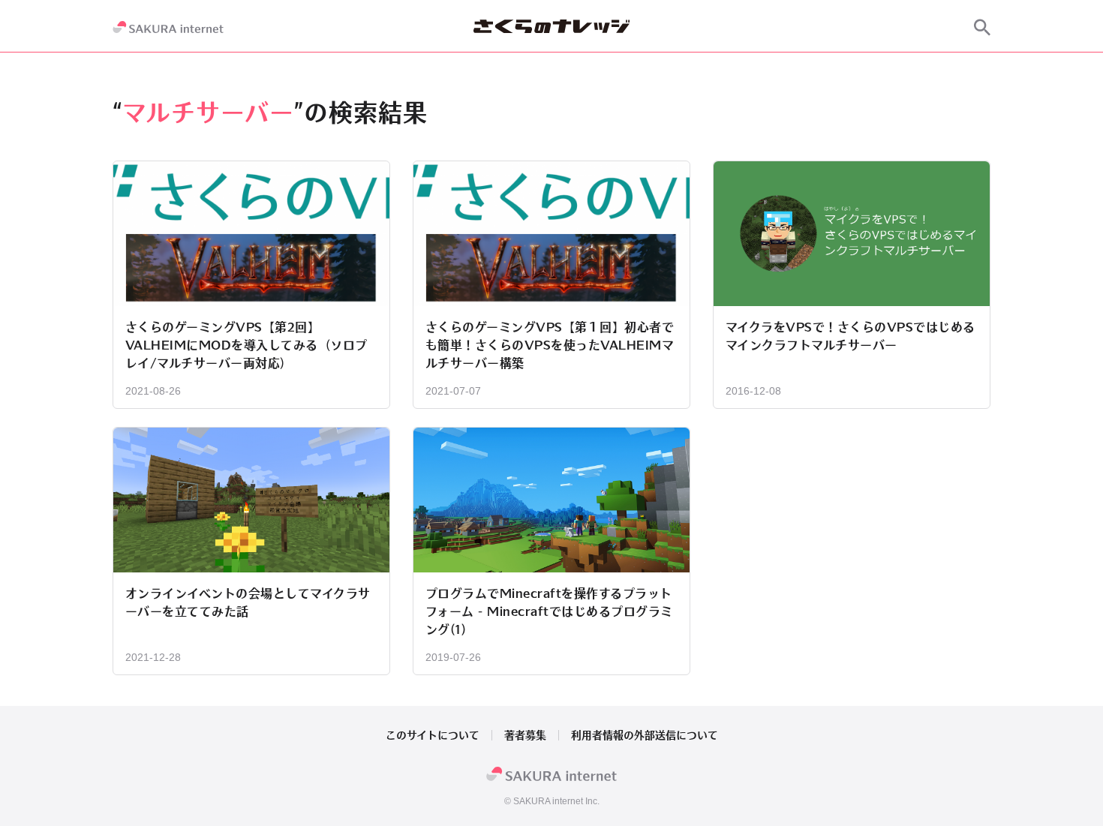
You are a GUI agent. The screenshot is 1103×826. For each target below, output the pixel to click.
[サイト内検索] (982, 27)
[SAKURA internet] (168, 27)
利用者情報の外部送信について (644, 735)
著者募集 (525, 735)
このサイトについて (432, 735)
